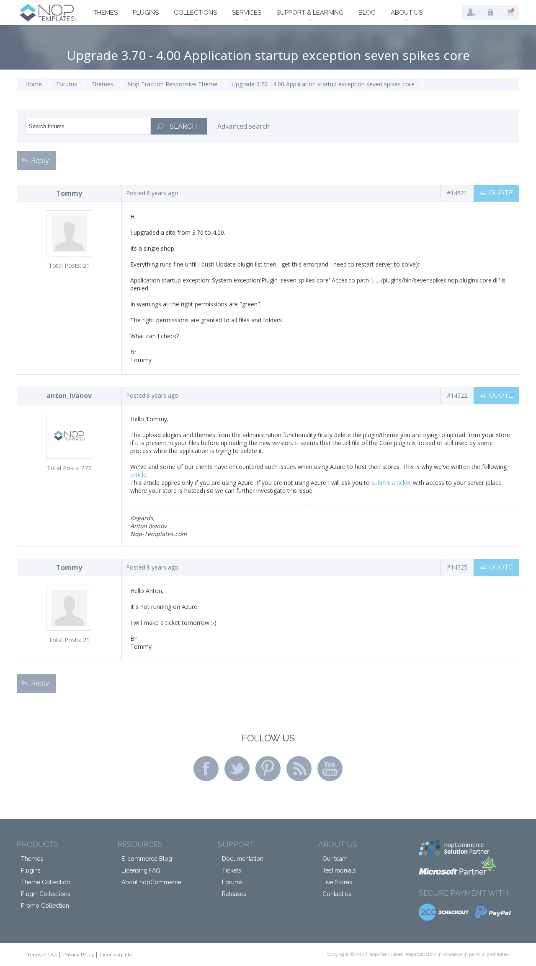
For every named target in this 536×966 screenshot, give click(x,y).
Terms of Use (42, 955)
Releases (234, 894)
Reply (40, 161)
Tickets (231, 870)
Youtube (330, 768)
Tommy (69, 193)
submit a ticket (391, 483)
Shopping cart (509, 12)
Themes (105, 12)
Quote (501, 193)
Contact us (336, 894)
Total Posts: (65, 265)
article (138, 475)
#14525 (457, 567)
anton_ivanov (69, 395)
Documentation (242, 858)
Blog (367, 12)
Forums (66, 84)
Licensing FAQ (140, 870)
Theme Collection (45, 882)
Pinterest (268, 768)
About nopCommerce (151, 882)
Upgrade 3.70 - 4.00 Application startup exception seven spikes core (323, 84)
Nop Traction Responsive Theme (172, 84)
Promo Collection (45, 905)
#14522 (457, 395)
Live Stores (337, 882)
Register (471, 12)
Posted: (136, 193)
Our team (335, 858)
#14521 (457, 193)
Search (183, 126)
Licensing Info (116, 955)
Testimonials (339, 870)
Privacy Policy (78, 955)
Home (33, 84)
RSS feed (299, 768)
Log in (490, 12)
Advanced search (243, 126)
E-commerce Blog (146, 858)
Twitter (237, 768)
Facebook (206, 768)
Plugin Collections (45, 894)
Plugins (146, 12)
